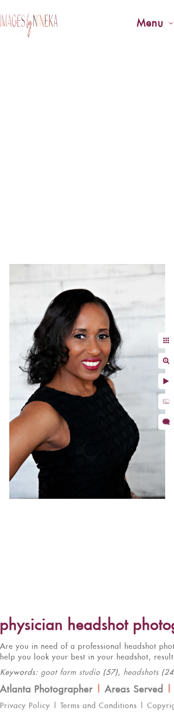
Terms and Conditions (98, 706)
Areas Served (134, 689)
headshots (141, 672)
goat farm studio (70, 672)
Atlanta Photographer (46, 689)
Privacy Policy (25, 706)
